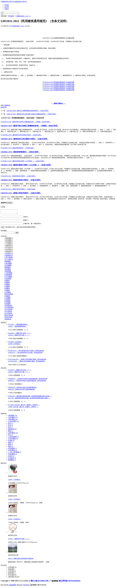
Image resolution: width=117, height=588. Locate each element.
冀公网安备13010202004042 (69, 581)
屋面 (10, 442)
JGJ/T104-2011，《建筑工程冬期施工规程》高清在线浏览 (26, 361)
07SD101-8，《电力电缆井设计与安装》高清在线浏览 (25, 352)
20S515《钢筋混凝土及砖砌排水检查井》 (21, 558)
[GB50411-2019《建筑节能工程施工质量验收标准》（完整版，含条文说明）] (26, 122)
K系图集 (7, 286)
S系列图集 (12, 419)
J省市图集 (7, 269)
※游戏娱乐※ (8, 255)
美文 (10, 423)
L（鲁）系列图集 (14, 452)
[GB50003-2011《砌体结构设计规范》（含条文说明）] (18, 176)
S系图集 (7, 280)
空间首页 (11, 16)
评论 (2, 227)
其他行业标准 (8, 315)
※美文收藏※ (8, 257)
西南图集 (12, 460)
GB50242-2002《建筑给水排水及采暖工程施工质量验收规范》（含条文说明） (32, 114)
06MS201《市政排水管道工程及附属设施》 (22, 389)
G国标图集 (7, 271)
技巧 (10, 427)
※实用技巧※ (8, 253)
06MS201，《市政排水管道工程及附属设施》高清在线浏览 (27, 380)
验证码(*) (38, 223)
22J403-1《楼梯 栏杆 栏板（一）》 (19, 335)
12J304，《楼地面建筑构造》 (17, 326)
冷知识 (11, 456)
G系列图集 (13, 417)
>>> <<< (58, 103)
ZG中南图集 (8, 276)
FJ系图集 (7, 296)
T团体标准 (7, 319)
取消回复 (9, 202)
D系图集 (7, 282)
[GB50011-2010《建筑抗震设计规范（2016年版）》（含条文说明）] (23, 161)
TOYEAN (26, 585)
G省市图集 (7, 278)
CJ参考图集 (8, 263)
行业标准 (12, 458)
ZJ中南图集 (8, 265)
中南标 (11, 440)
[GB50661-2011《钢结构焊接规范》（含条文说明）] (18, 148)
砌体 (10, 444)
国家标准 (7, 105)
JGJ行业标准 (8, 309)
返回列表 (4, 107)
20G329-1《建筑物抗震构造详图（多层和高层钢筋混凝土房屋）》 (29, 398)
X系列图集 (12, 454)
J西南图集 (7, 267)
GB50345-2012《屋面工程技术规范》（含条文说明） (21, 193)
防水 (10, 435)
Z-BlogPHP (12, 585)
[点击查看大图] (58, 82)
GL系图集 (7, 292)
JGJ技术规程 (13, 421)
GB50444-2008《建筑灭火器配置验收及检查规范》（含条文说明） (28, 110)
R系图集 (7, 288)
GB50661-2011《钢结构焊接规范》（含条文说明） (20, 152)
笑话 (10, 425)
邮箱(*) (25, 220)
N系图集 (7, 284)
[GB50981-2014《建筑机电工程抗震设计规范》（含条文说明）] (21, 135)
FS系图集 (7, 300)
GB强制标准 (8, 305)
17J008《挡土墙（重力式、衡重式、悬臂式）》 (23, 407)
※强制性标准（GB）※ (23, 16)
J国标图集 (7, 261)
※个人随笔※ (8, 259)
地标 (10, 446)
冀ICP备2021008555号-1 (40, 581)
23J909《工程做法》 (14, 344)
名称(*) (25, 217)
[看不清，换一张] (29, 224)
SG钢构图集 (8, 275)
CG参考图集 (8, 273)
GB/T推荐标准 (9, 307)
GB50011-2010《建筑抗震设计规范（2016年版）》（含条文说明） (26, 165)
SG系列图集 (13, 438)
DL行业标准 (8, 313)
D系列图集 (13, 433)
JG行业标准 (8, 311)
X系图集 (7, 290)
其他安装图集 (8, 294)
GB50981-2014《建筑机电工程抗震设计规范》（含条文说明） (25, 139)
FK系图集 (7, 303)
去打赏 (6, 7)
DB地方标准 (8, 317)
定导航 (6, 5)
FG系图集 (7, 298)
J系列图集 (12, 415)
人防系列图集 (13, 436)
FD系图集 (7, 302)
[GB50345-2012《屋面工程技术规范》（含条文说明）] (18, 189)
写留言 (6, 9)
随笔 (10, 431)
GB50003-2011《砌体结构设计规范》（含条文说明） (21, 180)
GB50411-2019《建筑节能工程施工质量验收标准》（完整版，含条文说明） (30, 126)
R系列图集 (12, 448)
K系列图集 (12, 450)
